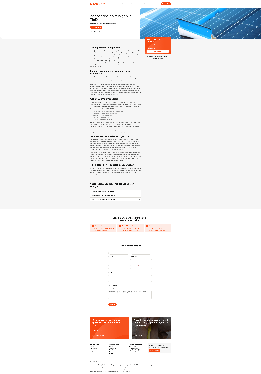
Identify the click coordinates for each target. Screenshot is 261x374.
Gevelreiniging (133, 346)
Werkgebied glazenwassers (161, 369)
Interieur (111, 353)
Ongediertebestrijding (135, 350)
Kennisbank (132, 3)
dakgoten (102, 130)
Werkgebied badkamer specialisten (130, 369)
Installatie (112, 352)
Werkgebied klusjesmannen (128, 371)
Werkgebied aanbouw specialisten (99, 367)
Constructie (112, 348)
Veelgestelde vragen (96, 352)
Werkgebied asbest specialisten (130, 367)
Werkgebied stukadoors (113, 371)
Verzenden (113, 304)
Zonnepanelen (133, 352)
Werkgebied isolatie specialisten (98, 369)
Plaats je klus (166, 4)
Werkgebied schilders (103, 365)
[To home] (97, 4)
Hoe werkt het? (141, 3)
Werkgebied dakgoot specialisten (139, 365)
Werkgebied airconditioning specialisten (159, 365)
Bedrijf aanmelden (154, 350)
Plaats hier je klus (96, 27)
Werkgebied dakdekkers (115, 367)
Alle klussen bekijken (98, 335)
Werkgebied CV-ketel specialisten (148, 367)
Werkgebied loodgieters (114, 369)
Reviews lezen (138, 335)
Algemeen (112, 346)
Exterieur (112, 350)
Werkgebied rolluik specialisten (98, 371)
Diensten (124, 3)
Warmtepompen (133, 348)
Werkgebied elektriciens (147, 369)
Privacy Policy (93, 365)
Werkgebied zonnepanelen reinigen (120, 365)
